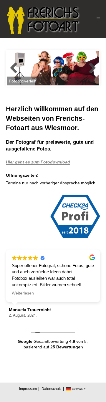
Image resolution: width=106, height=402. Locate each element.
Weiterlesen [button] (23, 293)
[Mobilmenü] (98, 19)
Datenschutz (52, 389)
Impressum (28, 389)
